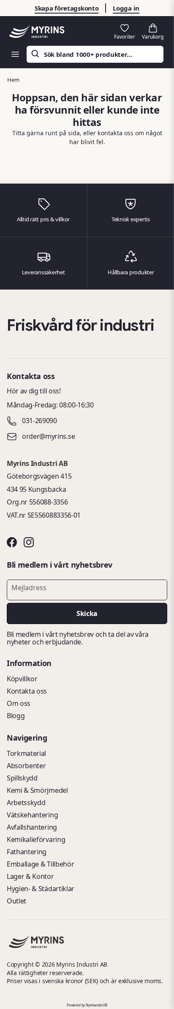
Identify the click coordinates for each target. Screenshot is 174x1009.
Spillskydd (22, 778)
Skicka (86, 613)
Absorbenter (26, 765)
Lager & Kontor (30, 876)
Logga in (126, 8)
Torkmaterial (26, 753)
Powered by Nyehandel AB (87, 1005)
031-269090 (39, 421)
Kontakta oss (27, 691)
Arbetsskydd (26, 802)
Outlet (16, 901)
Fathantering (26, 851)
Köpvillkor (22, 678)
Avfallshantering (32, 827)
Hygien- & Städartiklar (40, 888)
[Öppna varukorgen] (153, 31)
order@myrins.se (48, 436)
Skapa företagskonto (66, 8)
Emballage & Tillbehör (40, 864)
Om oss (18, 703)
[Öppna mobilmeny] (15, 54)
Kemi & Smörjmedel (37, 790)
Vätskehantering (32, 814)
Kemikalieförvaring (36, 839)
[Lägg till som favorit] (125, 31)
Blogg (15, 715)
